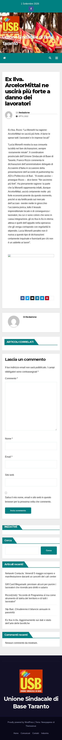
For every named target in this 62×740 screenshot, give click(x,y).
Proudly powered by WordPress (21, 722)
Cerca (8, 540)
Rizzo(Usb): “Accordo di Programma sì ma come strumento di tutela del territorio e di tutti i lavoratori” (30, 598)
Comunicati (25, 733)
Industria (44, 733)
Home (16, 733)
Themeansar (31, 726)
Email (8, 457)
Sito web (9, 475)
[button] (50, 58)
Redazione (24, 112)
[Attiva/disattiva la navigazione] (56, 58)
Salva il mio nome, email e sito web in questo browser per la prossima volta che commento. (28, 499)
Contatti (35, 733)
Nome (9, 438)
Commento (11, 378)
